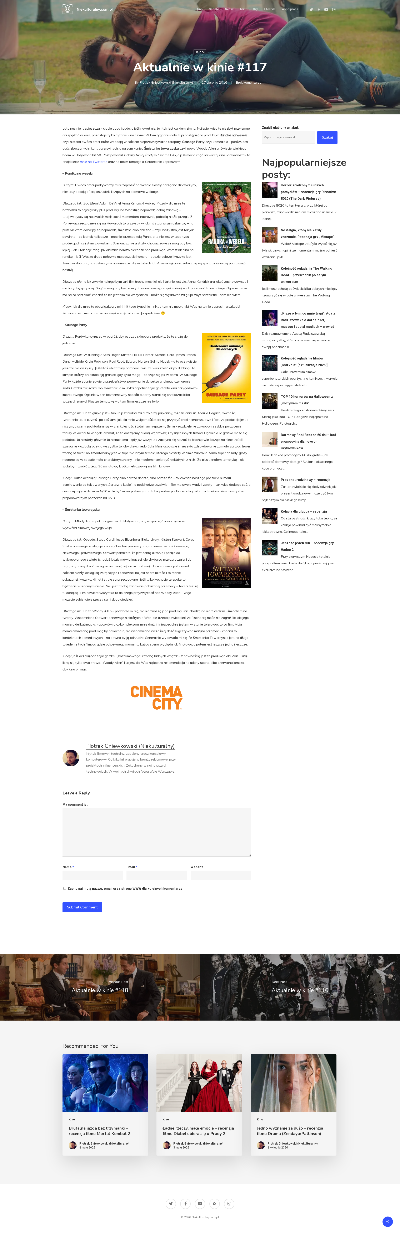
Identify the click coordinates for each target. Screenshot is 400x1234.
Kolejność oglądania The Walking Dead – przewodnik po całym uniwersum (306, 275)
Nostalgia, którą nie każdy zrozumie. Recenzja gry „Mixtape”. (308, 233)
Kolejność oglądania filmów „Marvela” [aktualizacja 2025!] (304, 361)
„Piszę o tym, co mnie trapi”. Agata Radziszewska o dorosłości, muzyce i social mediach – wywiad (308, 320)
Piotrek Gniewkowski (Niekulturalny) (166, 82)
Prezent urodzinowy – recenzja (305, 480)
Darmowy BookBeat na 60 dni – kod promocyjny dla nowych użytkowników (308, 441)
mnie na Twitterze (93, 162)
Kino (200, 52)
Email (131, 867)
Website (197, 867)
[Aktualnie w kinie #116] (300, 987)
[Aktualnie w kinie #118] (100, 987)
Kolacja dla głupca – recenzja (304, 511)
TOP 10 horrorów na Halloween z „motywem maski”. (307, 400)
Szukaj (327, 137)
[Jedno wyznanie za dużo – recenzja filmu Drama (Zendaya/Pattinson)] (293, 1105)
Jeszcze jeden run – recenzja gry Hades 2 (307, 546)
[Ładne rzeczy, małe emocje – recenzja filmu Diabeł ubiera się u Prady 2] (199, 1105)
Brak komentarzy (248, 82)
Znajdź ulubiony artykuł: (280, 128)
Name (68, 867)
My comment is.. (75, 805)
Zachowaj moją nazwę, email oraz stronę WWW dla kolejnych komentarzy (125, 889)
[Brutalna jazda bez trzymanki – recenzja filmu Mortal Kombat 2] (105, 1105)
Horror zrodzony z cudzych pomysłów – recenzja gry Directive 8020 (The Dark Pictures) (308, 192)
